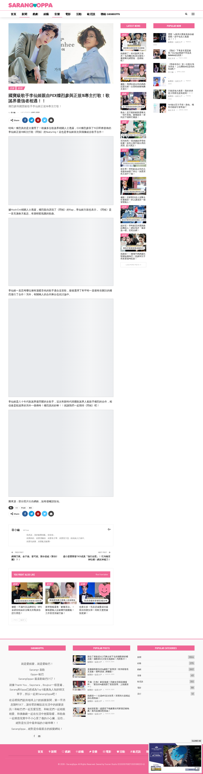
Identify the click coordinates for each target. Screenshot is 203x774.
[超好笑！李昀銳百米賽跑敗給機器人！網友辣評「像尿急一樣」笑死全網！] (133, 214)
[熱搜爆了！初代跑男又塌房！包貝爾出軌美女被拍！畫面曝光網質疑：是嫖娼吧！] (133, 42)
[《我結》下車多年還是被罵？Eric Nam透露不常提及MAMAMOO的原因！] (159, 54)
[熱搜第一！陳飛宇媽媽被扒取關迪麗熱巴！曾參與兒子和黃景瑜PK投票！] (133, 242)
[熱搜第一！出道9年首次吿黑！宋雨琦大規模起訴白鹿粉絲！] (79, 699)
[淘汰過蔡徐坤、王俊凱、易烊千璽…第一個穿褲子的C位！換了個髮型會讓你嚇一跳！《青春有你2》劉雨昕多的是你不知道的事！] (159, 81)
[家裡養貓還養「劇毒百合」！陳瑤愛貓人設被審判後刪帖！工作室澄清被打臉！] (60, 593)
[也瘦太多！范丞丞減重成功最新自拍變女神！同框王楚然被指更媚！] (94, 593)
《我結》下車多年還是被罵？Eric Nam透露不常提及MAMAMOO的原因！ (179, 52)
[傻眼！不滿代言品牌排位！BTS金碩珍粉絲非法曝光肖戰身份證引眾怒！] (27, 593)
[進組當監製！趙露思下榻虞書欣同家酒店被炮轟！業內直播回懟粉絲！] (79, 712)
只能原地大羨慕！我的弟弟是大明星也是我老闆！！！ (180, 91)
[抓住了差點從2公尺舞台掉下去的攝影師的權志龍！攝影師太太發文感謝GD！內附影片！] (79, 660)
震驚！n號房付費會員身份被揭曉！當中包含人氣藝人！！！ (181, 36)
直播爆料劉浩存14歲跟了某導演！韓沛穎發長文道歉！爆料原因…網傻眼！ (108, 670)
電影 (68, 14)
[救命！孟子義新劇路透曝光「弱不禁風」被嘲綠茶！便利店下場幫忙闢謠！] (133, 101)
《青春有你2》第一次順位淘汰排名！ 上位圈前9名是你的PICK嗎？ (181, 66)
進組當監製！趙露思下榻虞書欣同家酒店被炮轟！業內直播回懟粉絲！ (108, 709)
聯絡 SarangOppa (110, 14)
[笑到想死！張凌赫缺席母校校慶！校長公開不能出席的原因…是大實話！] (133, 129)
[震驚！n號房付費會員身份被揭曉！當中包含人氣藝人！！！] (159, 38)
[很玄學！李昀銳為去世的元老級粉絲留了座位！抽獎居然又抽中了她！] (133, 158)
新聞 (24, 14)
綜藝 (46, 14)
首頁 (13, 14)
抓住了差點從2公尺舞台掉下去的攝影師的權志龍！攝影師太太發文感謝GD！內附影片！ (108, 657)
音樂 (57, 14)
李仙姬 (23, 508)
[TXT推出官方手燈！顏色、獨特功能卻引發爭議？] (159, 108)
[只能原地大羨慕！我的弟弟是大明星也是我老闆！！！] (159, 94)
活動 (79, 14)
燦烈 (30, 508)
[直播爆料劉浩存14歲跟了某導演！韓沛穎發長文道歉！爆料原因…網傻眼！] (79, 673)
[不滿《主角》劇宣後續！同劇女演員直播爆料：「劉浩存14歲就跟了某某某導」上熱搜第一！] (79, 685)
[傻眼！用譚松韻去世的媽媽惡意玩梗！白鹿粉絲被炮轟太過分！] (133, 73)
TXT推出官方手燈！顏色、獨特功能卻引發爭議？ (181, 105)
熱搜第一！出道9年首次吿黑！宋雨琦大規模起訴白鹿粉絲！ (109, 696)
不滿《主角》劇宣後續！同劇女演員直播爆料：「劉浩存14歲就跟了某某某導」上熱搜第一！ (108, 684)
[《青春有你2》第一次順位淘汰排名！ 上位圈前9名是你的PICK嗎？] (159, 68)
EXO (16, 508)
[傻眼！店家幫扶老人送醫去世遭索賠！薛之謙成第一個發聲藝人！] (133, 186)
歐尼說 (91, 14)
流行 (139, 694)
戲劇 (35, 14)
